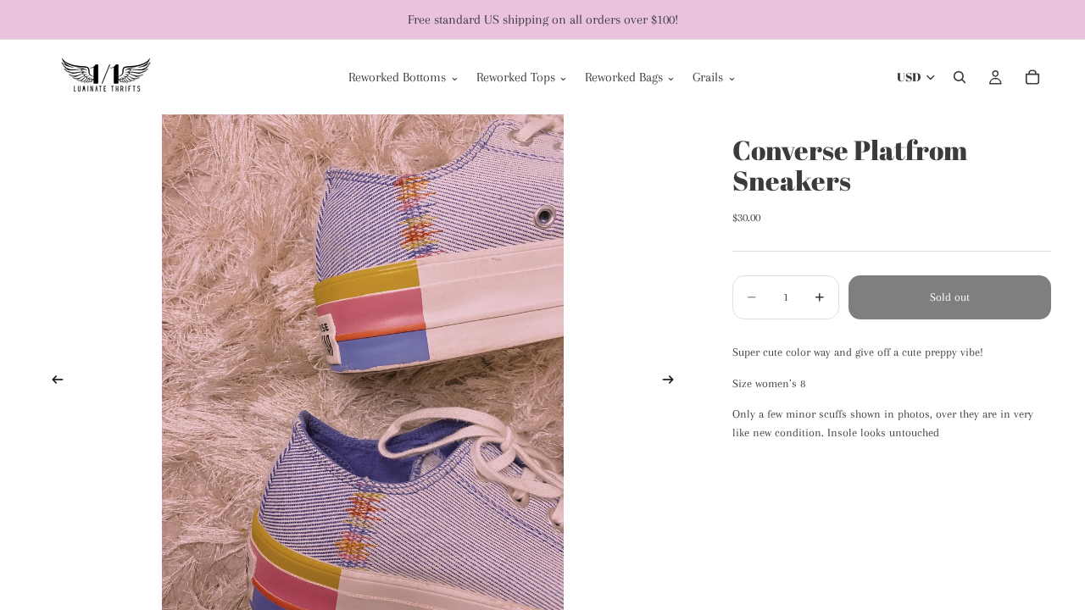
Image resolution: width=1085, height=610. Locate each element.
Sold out (950, 297)
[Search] (959, 77)
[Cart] (1032, 77)
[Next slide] (673, 382)
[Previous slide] (52, 382)
